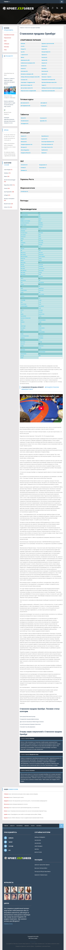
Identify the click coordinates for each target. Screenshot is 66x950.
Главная (6, 1)
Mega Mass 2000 (8, 185)
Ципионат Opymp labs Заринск (42, 864)
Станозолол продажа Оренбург (32, 27)
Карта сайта (33, 941)
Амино (5, 176)
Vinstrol (6, 188)
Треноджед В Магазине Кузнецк (27, 716)
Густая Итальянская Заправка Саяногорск (30, 724)
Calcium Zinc (7, 207)
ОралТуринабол (8, 191)
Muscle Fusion (7, 203)
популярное (19, 825)
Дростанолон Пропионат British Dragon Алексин (32, 721)
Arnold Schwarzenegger (9, 179)
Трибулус (6, 173)
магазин (27, 825)
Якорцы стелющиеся (9, 198)
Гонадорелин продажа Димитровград (29, 719)
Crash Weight (7, 169)
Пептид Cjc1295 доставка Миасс (43, 871)
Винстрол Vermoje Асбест (41, 868)
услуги (32, 825)
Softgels (6, 195)
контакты (39, 825)
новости (12, 825)
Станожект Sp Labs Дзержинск (27, 726)
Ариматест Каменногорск (41, 875)
